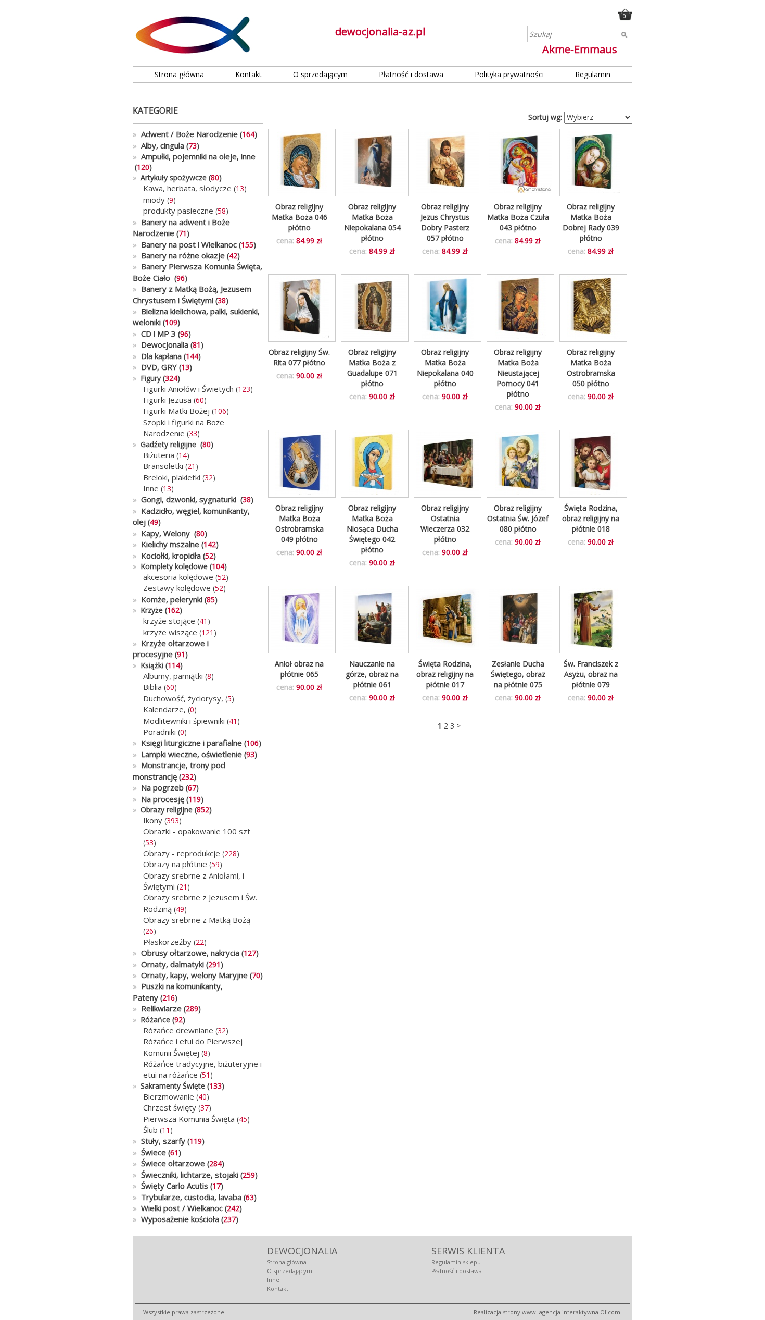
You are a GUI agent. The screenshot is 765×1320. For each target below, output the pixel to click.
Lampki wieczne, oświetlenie (187, 754)
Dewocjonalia (160, 344)
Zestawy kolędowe (177, 588)
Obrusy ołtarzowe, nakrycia (186, 952)
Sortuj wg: (545, 117)
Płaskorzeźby (167, 941)
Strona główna (179, 74)
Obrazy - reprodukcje (181, 853)
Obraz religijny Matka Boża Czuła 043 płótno (518, 217)
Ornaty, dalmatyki (168, 964)
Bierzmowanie (168, 1096)
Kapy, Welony (162, 533)
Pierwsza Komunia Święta (189, 1119)
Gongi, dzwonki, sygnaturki (185, 499)
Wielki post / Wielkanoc (178, 1208)
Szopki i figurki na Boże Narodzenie (183, 427)
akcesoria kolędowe (178, 577)
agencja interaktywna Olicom (579, 1312)
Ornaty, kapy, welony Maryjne (190, 975)
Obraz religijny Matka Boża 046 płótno (299, 217)
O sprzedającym (320, 74)
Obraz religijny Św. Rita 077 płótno (299, 357)
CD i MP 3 (154, 333)
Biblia (152, 687)
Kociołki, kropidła (167, 555)
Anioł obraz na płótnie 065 (299, 669)
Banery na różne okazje (179, 255)
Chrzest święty (169, 1107)
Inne (151, 488)
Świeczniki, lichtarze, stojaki (185, 1174)
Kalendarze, (165, 709)
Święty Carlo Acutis (170, 1185)
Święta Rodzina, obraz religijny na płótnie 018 (590, 518)
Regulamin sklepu (456, 1262)
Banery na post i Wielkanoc (185, 244)
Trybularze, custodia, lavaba (187, 1197)
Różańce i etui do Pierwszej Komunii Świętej (193, 1046)
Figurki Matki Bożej (176, 410)
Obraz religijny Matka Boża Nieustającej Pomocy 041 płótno (518, 373)
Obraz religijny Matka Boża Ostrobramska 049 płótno (299, 523)
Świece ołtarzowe (169, 1163)
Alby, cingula (158, 145)
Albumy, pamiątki (173, 676)
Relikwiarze (157, 1008)
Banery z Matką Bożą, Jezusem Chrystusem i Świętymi (192, 294)
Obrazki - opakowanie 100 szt (196, 831)
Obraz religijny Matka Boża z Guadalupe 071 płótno (372, 367)
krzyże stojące (169, 620)
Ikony (152, 820)
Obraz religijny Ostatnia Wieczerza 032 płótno (444, 523)
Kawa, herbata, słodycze (187, 188)
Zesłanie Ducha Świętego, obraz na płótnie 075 (518, 674)
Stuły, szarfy (159, 1141)
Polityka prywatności (509, 74)
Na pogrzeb (158, 787)
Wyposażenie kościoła (176, 1219)
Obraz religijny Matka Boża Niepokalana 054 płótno (372, 222)
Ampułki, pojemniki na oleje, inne (194, 156)
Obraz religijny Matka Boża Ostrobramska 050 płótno (591, 367)
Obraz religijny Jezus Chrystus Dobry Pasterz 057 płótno (444, 222)
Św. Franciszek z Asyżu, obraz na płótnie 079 (591, 674)
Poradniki (159, 731)
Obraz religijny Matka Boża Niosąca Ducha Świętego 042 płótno (372, 528)
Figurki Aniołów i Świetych (188, 389)
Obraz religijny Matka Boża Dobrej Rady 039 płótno (591, 222)
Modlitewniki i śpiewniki (184, 720)
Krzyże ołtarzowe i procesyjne (171, 648)
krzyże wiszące (170, 632)
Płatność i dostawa (411, 74)
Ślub (150, 1130)
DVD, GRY (155, 367)
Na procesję (158, 799)
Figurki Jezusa (167, 399)
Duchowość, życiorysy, (184, 698)
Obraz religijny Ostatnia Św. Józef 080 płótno (518, 518)
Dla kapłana (157, 356)
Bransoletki (163, 466)
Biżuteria (158, 455)
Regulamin (592, 74)
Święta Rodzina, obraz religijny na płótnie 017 (445, 674)
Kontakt (248, 74)
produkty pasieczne (178, 210)
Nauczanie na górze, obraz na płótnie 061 (372, 674)
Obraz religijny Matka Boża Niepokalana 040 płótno (445, 367)
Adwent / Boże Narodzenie (185, 134)
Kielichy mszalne (166, 544)
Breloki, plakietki (171, 477)
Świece (149, 1152)
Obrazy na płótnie (175, 864)
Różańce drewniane (178, 1030)
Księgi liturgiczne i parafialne (187, 742)
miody (154, 199)
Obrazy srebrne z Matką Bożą (196, 920)
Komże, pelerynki (167, 599)
